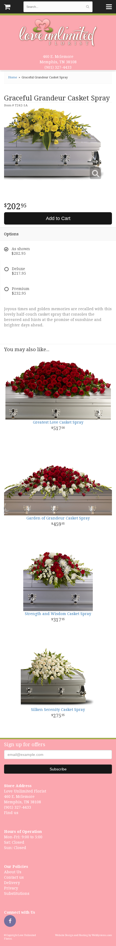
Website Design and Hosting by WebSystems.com (83, 935)
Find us (11, 813)
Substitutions (16, 893)
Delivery (12, 883)
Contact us (14, 877)
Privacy (11, 888)
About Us (12, 872)
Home (12, 77)
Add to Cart (58, 218)
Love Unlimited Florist (58, 32)
